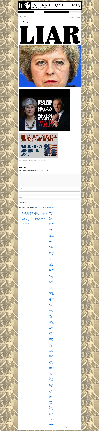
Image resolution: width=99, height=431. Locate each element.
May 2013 (50, 404)
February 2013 (51, 408)
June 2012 (50, 418)
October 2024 (51, 238)
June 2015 (50, 374)
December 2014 (51, 381)
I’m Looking (42, 212)
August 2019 (51, 314)
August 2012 (51, 415)
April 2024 (50, 246)
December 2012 (51, 410)
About (32, 12)
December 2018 (51, 323)
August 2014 (51, 386)
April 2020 (50, 304)
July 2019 (50, 315)
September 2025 (51, 225)
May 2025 (50, 230)
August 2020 (51, 299)
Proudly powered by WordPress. (73, 427)
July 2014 (50, 387)
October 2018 (51, 326)
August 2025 (51, 226)
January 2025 (51, 235)
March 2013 (51, 407)
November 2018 (51, 324)
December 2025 (51, 221)
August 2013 (51, 401)
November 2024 (51, 237)
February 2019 (51, 321)
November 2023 (51, 252)
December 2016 (51, 352)
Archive (24, 12)
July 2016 (50, 358)
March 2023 (51, 261)
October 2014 (51, 384)
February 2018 (51, 335)
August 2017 (51, 343)
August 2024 (51, 241)
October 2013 (51, 398)
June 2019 (50, 316)
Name (20, 188)
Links (28, 12)
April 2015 (50, 377)
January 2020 (51, 307)
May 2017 (50, 346)
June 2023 (50, 258)
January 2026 (51, 220)
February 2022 (51, 277)
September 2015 (51, 370)
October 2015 (51, 369)
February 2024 (51, 248)
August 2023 (51, 255)
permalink (43, 160)
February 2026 (51, 219)
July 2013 (50, 402)
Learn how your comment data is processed (45, 207)
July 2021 (50, 286)
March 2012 (51, 421)
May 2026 (50, 215)
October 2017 (51, 340)
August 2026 (51, 212)
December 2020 (51, 294)
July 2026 (50, 213)
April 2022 (50, 275)
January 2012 (51, 423)
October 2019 (51, 311)
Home (20, 12)
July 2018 (50, 329)
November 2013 (51, 397)
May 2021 (50, 288)
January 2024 (51, 249)
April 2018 (50, 333)
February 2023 (51, 263)
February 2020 (51, 306)
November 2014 (51, 383)
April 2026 (50, 217)
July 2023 (50, 257)
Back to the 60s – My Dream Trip (75, 17)
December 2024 (51, 236)
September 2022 (51, 269)
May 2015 (50, 375)
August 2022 (51, 270)
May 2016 (50, 361)
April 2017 (50, 347)
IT (18, 428)
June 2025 (50, 229)
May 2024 (50, 245)
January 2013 (51, 409)
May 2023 (50, 259)
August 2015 (51, 372)
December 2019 (51, 309)
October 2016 (51, 355)
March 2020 (51, 305)
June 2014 (50, 389)
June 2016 (50, 360)
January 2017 (51, 351)
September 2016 (51, 356)
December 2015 (51, 367)
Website (20, 197)
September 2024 (51, 240)
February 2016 (51, 364)
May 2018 (50, 332)
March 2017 (51, 349)
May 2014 (50, 390)
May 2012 (50, 419)
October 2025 (51, 224)
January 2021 (51, 293)
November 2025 (51, 223)
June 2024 (50, 243)
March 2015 (51, 378)
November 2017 (51, 339)
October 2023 (51, 253)
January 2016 (51, 366)
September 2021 (51, 283)
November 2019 (51, 310)
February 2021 (51, 292)
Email (20, 193)
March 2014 (51, 392)
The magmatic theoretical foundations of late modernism (40, 218)
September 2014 (51, 385)
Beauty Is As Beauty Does (42, 213)
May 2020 (50, 303)
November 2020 (51, 295)
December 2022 (51, 265)
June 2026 (50, 214)
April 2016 (50, 362)
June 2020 (50, 301)
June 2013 (50, 403)
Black (36, 213)
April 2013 (50, 406)
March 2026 (51, 218)
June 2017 (50, 345)
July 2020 (50, 300)
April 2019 (50, 318)
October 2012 (51, 413)
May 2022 (50, 274)
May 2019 (50, 317)
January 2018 (51, 337)
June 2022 (50, 272)
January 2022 (51, 278)
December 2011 (51, 424)
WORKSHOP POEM (25, 223)
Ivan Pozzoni (37, 217)
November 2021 (51, 281)
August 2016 (51, 357)
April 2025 (50, 231)
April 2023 (50, 260)
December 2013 (51, 396)
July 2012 (50, 416)
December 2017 (51, 338)
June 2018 (50, 330)
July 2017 (50, 344)
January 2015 (51, 380)
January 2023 (51, 264)
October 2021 (51, 282)
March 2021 (51, 291)
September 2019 (51, 312)
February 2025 (51, 234)
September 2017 (51, 341)
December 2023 (51, 251)
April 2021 (50, 289)
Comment (20, 173)
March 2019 (51, 320)
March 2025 (51, 232)
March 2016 (51, 363)
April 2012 (50, 420)
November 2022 (51, 266)
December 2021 (51, 280)
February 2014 (51, 393)
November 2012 (51, 412)
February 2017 (51, 350)
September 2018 (51, 327)
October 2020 (51, 297)
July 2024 (50, 242)
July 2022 (50, 271)
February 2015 (51, 379)
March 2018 (51, 334)
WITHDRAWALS (22, 17)
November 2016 (51, 354)
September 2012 (51, 414)
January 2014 (51, 395)
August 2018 (51, 328)
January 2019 (51, 322)
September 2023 (51, 254)
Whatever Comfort (25, 219)
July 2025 (50, 228)
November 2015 (51, 368)
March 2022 (51, 276)
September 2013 (51, 400)
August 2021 (51, 284)
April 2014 (50, 391)
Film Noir (39, 220)
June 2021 (50, 287)
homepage (34, 160)
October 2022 (51, 268)
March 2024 (51, 247)
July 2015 (50, 373)
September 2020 (51, 298)
